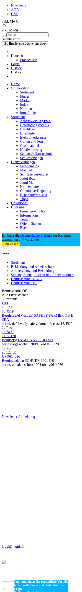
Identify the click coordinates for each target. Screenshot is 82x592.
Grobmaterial (29, 145)
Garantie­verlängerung (35, 191)
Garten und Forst (32, 141)
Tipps (24, 199)
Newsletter (18, 6)
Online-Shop (20, 88)
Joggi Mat (27, 182)
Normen (26, 109)
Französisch (28, 60)
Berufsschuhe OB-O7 (26, 279)
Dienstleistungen (23, 162)
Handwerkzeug (31, 150)
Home (15, 84)
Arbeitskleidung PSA (35, 121)
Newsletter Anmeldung (18, 417)
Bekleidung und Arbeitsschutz (32, 267)
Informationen (30, 215)
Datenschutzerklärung (36, 235)
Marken (25, 100)
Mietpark (26, 170)
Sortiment (27, 92)
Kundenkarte (29, 187)
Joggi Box (27, 178)
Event (24, 228)
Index (24, 104)
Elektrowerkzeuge (33, 137)
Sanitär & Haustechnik (36, 154)
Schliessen (11, 244)
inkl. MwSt (10, 30)
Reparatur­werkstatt (33, 195)
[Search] (3, 35)
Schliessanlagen (31, 158)
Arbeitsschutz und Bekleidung (32, 271)
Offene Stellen (30, 223)
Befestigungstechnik (34, 125)
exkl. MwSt (10, 21)
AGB (15, 10)
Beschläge (27, 129)
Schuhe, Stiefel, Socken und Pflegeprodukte (42, 275)
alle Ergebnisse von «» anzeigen (25, 43)
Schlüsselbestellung (34, 174)
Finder (24, 96)
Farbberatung (29, 166)
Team (24, 219)
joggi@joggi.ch (13, 546)
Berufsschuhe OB (24, 283)
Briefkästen (28, 133)
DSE (14, 14)
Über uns (17, 207)
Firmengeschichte (32, 211)
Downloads (19, 203)
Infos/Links (28, 113)
